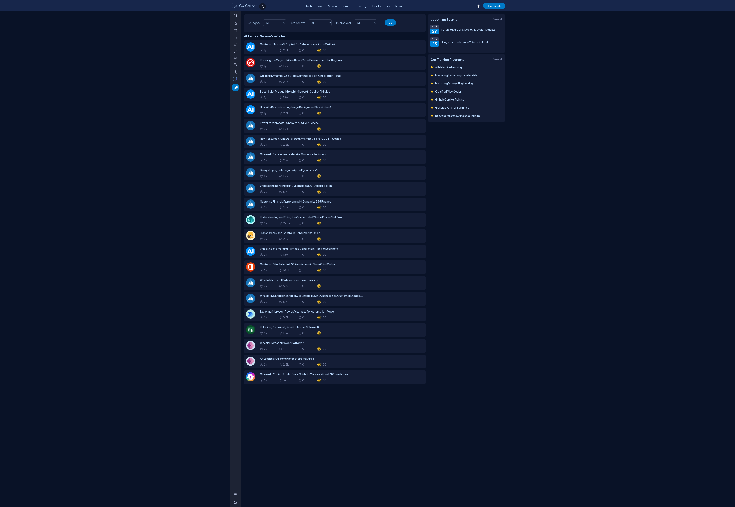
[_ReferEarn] (236, 65)
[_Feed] (236, 23)
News (320, 6)
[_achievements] (236, 51)
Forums (347, 6)
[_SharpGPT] (236, 79)
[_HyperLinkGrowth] (234, 87)
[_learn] (236, 44)
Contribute (494, 5)
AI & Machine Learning (448, 67)
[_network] (236, 58)
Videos (332, 6)
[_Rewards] (236, 72)
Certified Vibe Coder (448, 91)
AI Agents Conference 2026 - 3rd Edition (466, 42)
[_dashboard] (236, 30)
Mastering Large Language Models (456, 75)
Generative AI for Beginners (452, 107)
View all (497, 19)
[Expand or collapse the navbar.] (235, 15)
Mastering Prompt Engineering (454, 83)
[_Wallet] (236, 37)
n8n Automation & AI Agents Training (457, 115)
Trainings (362, 6)
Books (376, 6)
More (398, 6)
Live (388, 6)
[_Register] (236, 494)
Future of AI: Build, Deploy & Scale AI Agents (468, 29)
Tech (309, 6)
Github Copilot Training (449, 99)
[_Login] (236, 502)
